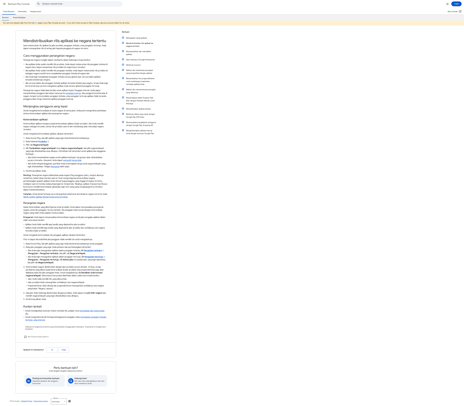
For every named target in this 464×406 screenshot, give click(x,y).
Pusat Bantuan (8, 11)
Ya (52, 350)
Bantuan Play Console (18, 4)
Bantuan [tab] (5, 18)
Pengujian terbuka (93, 250)
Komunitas (22, 11)
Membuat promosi (133, 65)
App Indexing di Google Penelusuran (140, 60)
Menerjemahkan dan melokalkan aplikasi (138, 52)
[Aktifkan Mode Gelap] (69, 401)
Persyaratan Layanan (41, 401)
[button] (4, 4)
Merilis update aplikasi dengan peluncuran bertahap (45, 197)
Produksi (42, 141)
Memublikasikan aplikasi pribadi (138, 109)
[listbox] (59, 401)
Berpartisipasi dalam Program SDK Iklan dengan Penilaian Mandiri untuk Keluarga (140, 101)
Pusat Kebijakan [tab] (19, 18)
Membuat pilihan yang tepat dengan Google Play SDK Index (140, 115)
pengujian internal (73, 93)
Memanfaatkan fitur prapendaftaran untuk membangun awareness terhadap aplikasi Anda (140, 81)
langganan (55, 166)
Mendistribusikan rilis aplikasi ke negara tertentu (139, 44)
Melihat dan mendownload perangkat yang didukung (141, 91)
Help (33, 23)
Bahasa (55, 398)
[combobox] (82, 4)
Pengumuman (35, 11)
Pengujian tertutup (93, 257)
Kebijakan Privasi (26, 401)
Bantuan (125, 32)
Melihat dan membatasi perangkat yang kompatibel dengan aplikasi (139, 71)
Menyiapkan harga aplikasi (136, 38)
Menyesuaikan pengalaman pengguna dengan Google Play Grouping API (141, 123)
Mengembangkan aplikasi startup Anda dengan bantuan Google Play (140, 132)
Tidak (64, 350)
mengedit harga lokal (72, 160)
